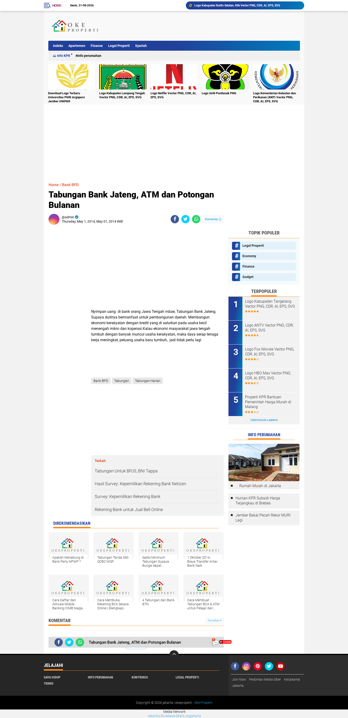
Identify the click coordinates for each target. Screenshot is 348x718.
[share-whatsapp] (196, 219)
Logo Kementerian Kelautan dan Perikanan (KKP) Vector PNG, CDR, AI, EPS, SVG (274, 97)
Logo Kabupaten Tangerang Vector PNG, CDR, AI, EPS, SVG (270, 304)
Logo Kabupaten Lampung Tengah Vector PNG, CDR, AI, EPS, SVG (122, 95)
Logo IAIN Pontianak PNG (219, 93)
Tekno (48, 683)
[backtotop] (174, 655)
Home (56, 5)
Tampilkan (214, 620)
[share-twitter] (185, 219)
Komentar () (213, 219)
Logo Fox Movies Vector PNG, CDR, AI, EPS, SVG (269, 351)
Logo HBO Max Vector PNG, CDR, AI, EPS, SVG (268, 375)
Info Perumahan (89, 56)
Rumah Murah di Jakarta (260, 486)
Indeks (58, 46)
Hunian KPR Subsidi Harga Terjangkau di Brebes (258, 500)
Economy (249, 256)
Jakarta (153, 716)
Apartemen (76, 46)
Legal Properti (119, 46)
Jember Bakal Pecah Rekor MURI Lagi (263, 517)
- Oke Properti (202, 703)
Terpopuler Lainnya (264, 420)
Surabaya (168, 716)
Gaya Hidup (52, 677)
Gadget (248, 277)
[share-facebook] (175, 219)
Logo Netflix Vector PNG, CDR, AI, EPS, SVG (173, 95)
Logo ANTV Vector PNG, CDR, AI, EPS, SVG (269, 327)
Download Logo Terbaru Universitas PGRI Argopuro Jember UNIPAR (237, 5)
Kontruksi (140, 677)
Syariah (141, 46)
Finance (97, 46)
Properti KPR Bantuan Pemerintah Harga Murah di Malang (268, 402)
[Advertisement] (213, 25)
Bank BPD (70, 185)
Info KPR (63, 56)
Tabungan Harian (148, 381)
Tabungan (121, 381)
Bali (180, 716)
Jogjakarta (193, 716)
